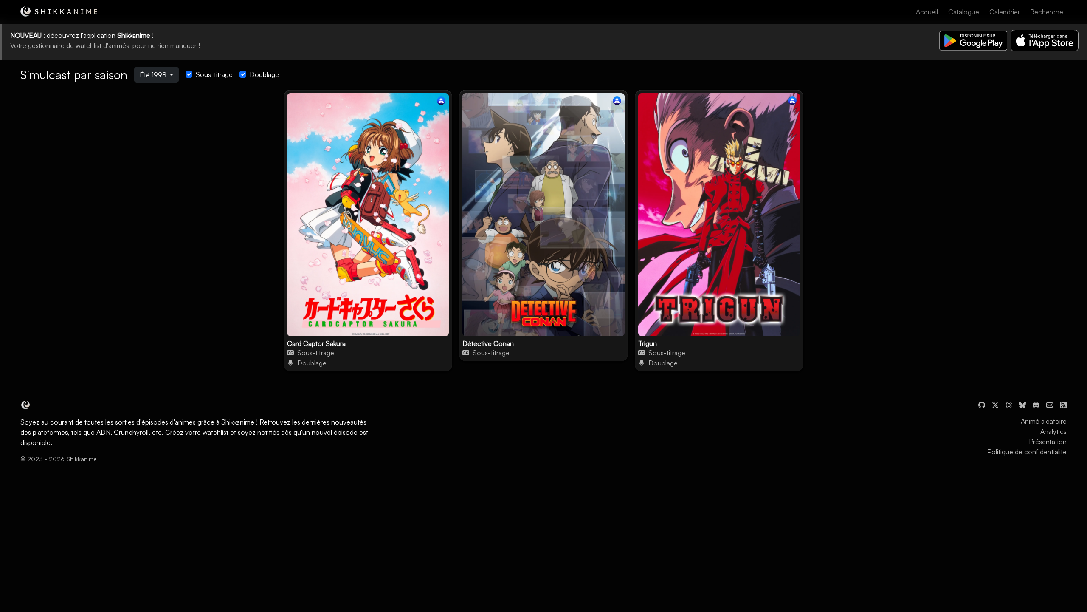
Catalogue (963, 12)
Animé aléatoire (1044, 421)
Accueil (927, 12)
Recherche (1046, 12)
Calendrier (1004, 12)
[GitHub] (981, 404)
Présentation (1048, 441)
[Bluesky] (1022, 404)
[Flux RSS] (1063, 404)
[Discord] (1036, 404)
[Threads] (1008, 404)
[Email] (1049, 404)
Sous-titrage (214, 74)
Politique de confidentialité (1027, 452)
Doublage (264, 74)
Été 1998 (154, 75)
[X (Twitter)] (995, 404)
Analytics (1053, 431)
